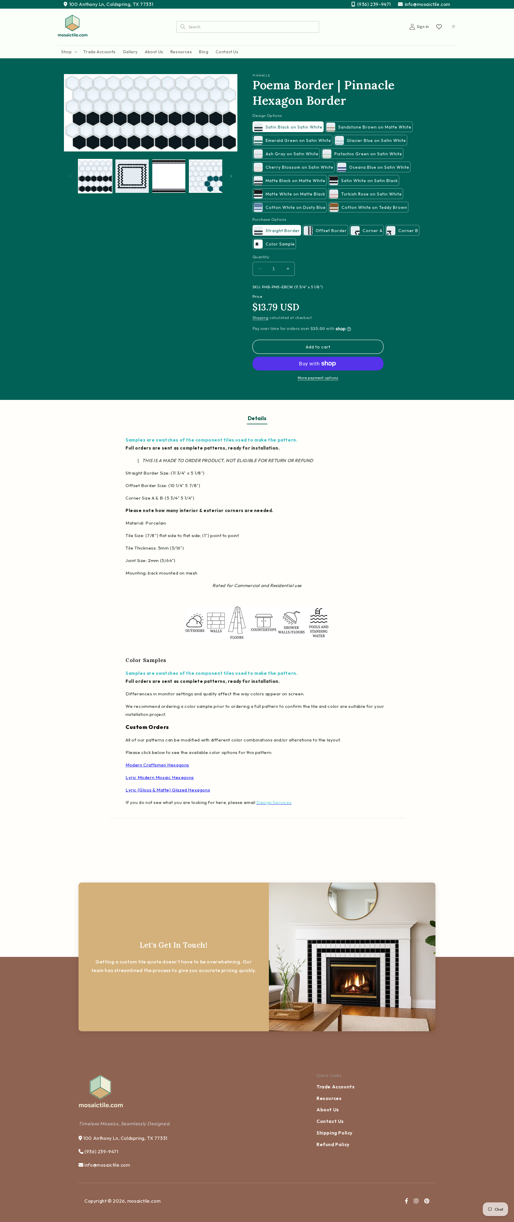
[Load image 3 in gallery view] (169, 176)
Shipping (261, 317)
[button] (69, 52)
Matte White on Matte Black (295, 194)
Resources (328, 1098)
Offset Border (331, 230)
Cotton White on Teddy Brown (374, 207)
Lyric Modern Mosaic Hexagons (160, 777)
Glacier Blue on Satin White (376, 140)
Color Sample (280, 244)
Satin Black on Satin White (294, 127)
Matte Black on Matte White (295, 180)
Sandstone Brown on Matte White (374, 127)
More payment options (318, 377)
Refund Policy (333, 1144)
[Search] (183, 27)
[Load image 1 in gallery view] (95, 176)
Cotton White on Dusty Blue (296, 207)
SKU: (257, 286)
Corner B (408, 230)
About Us (327, 1110)
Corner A (373, 230)
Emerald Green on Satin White (298, 140)
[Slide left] (70, 176)
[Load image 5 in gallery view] (205, 176)
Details (257, 418)
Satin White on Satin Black (369, 180)
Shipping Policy (334, 1133)
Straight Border (283, 230)
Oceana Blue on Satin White (379, 167)
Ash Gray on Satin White (292, 154)
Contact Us (330, 1121)
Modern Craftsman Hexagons (157, 765)
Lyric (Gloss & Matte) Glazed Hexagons (168, 790)
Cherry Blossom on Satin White (299, 167)
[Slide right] (231, 176)
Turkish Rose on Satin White (371, 194)
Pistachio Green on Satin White (368, 154)
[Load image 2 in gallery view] (132, 176)
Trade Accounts (335, 1087)
